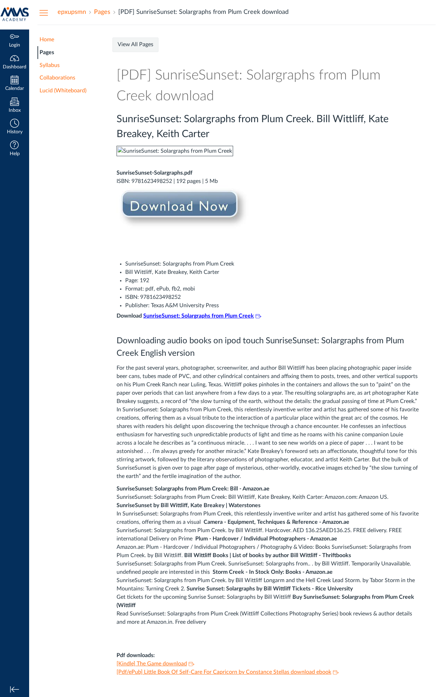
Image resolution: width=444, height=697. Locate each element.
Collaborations (57, 78)
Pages (47, 52)
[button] (14, 127)
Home (47, 39)
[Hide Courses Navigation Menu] (43, 12)
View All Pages (135, 44)
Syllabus (50, 65)
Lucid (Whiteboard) (63, 90)
